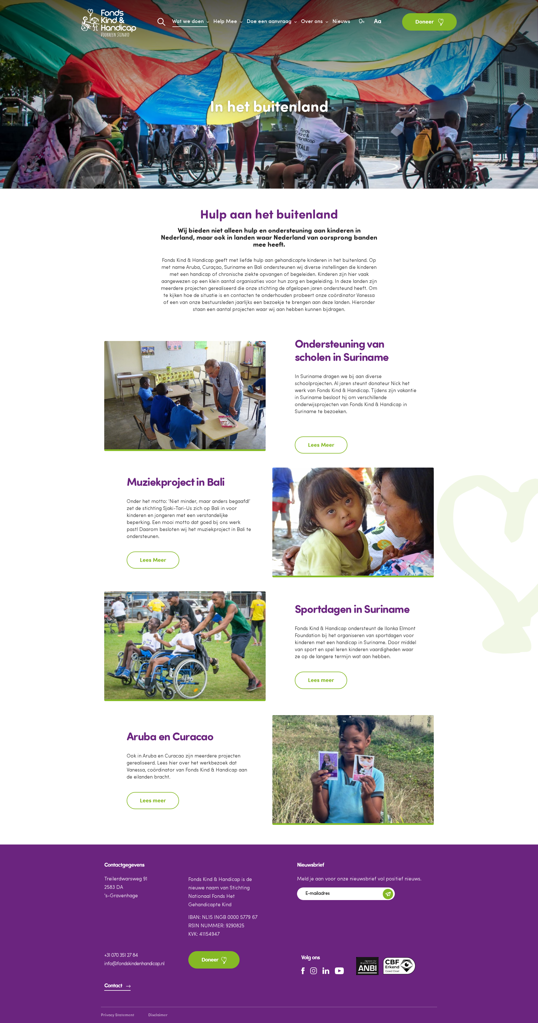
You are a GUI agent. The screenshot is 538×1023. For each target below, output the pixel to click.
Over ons (312, 21)
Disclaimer (158, 1015)
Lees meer (321, 680)
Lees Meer (321, 445)
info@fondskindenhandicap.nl (134, 963)
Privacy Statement (117, 1015)
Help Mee (225, 21)
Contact (113, 986)
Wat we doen (188, 21)
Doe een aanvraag (269, 21)
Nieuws (341, 21)
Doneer (425, 22)
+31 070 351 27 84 (121, 955)
